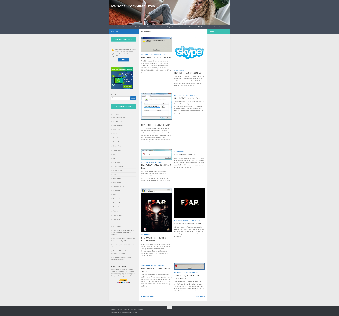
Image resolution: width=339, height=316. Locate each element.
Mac (114, 158)
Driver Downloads (118, 125)
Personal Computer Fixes (133, 6)
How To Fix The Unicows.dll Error (155, 125)
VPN (114, 195)
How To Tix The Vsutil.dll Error (187, 98)
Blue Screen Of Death (146, 27)
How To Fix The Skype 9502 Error (188, 73)
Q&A (114, 174)
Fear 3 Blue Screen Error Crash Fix (189, 224)
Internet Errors (117, 150)
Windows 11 (133, 27)
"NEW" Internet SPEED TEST (124, 39)
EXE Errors (116, 134)
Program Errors (171, 27)
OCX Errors (116, 162)
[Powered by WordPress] (118, 312)
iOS (114, 154)
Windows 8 (192, 27)
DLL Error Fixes (146, 122)
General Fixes (159, 27)
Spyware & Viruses (118, 186)
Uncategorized (117, 190)
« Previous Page (147, 296)
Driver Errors (116, 129)
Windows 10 (182, 27)
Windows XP (116, 219)
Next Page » (200, 296)
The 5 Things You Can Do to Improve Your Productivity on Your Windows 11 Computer (122, 232)
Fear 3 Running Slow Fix (184, 155)
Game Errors (157, 162)
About (210, 27)
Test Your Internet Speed (123, 106)
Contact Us (217, 27)
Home (113, 27)
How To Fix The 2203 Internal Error (156, 57)
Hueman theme (133, 312)
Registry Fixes (117, 178)
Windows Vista (159, 265)
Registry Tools (117, 182)
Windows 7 (201, 27)
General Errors (122, 27)
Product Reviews (118, 166)
